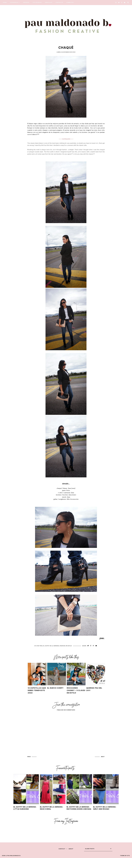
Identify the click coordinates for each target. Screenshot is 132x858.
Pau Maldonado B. (14, 855)
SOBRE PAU (70, 2)
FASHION (62, 646)
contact (62, 849)
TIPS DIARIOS (37, 2)
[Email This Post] (96, 646)
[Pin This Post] (93, 646)
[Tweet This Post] (88, 646)
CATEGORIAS (14, 2)
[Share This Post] (90, 646)
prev (29, 756)
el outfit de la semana (51, 646)
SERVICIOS (48, 2)
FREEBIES (26, 2)
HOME (5, 2)
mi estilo (69, 646)
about (71, 849)
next (103, 756)
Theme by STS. (125, 855)
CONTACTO (59, 2)
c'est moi (39, 646)
